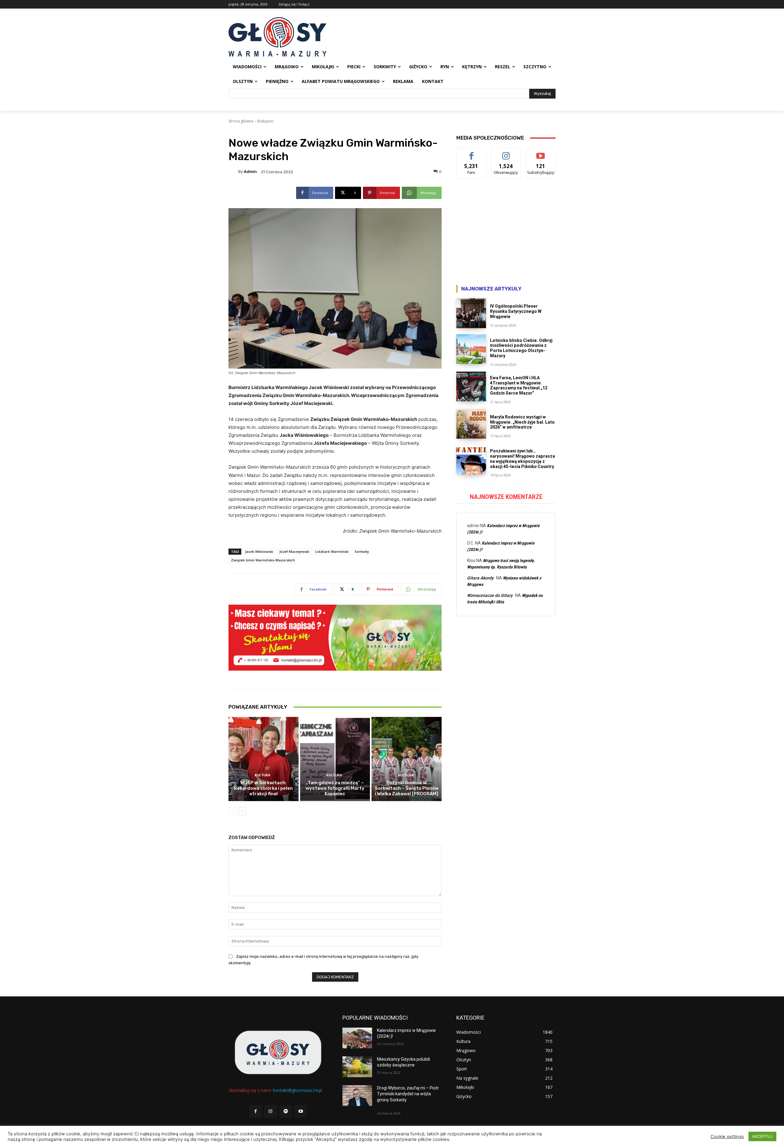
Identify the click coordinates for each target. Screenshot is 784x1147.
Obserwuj (506, 152)
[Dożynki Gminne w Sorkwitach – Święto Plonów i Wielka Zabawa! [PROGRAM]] (406, 759)
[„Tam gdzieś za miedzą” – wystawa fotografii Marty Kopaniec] (335, 759)
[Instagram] (271, 1111)
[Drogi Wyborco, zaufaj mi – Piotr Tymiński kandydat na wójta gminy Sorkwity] (357, 1095)
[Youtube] (301, 1111)
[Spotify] (286, 1111)
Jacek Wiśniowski (259, 551)
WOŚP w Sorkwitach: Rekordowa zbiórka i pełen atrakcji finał (263, 788)
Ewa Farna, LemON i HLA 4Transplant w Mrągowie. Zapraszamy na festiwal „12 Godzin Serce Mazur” (518, 385)
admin (250, 172)
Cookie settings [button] (727, 1136)
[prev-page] (232, 811)
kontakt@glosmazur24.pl (297, 1090)
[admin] (233, 172)
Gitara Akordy (480, 577)
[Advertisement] (506, 233)
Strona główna (240, 121)
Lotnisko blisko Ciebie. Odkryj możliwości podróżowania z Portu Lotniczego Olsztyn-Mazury (521, 348)
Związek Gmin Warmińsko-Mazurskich (263, 560)
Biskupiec (265, 121)
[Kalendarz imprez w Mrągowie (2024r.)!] (357, 1038)
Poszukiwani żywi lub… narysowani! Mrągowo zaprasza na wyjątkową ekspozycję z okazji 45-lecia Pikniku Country (522, 458)
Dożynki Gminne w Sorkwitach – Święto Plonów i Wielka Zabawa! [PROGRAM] (407, 788)
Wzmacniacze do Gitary (490, 595)
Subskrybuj (541, 152)
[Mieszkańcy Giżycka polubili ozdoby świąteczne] (357, 1066)
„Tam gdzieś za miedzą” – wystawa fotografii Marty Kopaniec (335, 788)
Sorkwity (362, 551)
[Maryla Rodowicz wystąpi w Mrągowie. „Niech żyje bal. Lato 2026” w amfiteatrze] (471, 424)
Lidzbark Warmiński (332, 551)
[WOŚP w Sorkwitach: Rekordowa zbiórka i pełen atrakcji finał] (263, 759)
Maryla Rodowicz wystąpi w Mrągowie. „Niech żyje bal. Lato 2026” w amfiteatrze (522, 422)
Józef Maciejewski (294, 551)
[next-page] (242, 811)
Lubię (471, 152)
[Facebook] (256, 1111)
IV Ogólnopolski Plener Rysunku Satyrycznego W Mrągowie (515, 311)
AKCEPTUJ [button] (762, 1136)
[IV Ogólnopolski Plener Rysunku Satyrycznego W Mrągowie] (471, 313)
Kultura (262, 775)
